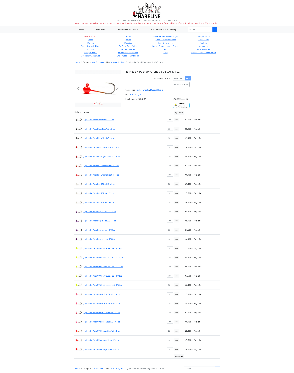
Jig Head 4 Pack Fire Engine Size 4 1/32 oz (101, 165)
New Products (90, 36)
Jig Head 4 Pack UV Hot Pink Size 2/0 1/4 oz (102, 303)
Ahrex (128, 36)
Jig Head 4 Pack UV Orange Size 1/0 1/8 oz (102, 331)
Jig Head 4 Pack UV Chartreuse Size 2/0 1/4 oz (103, 266)
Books (90, 39)
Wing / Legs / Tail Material (128, 56)
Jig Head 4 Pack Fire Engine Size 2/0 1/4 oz (102, 156)
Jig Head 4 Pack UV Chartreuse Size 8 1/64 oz (103, 285)
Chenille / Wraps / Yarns (166, 39)
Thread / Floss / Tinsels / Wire (203, 52)
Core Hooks (203, 39)
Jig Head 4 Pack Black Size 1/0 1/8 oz (99, 129)
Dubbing (128, 43)
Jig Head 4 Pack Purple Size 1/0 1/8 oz (100, 211)
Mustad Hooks (203, 49)
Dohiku (90, 43)
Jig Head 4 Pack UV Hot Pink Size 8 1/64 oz (102, 322)
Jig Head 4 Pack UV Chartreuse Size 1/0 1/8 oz (103, 257)
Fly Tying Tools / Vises (128, 46)
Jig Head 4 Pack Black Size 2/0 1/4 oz (99, 138)
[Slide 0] (95, 103)
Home (77, 62)
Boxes (128, 39)
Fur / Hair (90, 49)
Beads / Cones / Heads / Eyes (165, 36)
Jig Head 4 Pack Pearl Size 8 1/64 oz (99, 202)
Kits (165, 49)
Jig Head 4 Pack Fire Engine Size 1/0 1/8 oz (102, 147)
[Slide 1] (101, 103)
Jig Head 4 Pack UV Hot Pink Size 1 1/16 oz (102, 294)
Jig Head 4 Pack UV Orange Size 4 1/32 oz (101, 340)
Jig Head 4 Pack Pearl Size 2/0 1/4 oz (99, 184)
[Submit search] (214, 29)
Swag (166, 52)
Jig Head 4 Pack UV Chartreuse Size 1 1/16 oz (103, 248)
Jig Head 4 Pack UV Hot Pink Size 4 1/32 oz (102, 312)
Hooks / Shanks (128, 49)
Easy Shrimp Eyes (165, 43)
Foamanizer (203, 46)
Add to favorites (181, 84)
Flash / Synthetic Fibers (90, 46)
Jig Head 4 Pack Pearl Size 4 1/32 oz (99, 193)
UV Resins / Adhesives (90, 56)
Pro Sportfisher (90, 52)
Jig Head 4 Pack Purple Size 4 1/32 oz (99, 230)
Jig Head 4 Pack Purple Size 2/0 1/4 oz (100, 221)
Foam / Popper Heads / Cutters (165, 46)
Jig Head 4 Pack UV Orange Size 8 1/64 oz (101, 349)
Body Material (204, 36)
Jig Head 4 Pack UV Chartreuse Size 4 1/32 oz (103, 276)
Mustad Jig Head (118, 62)
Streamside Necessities (128, 52)
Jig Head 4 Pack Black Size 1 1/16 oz (99, 119)
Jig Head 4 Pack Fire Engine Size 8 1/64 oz (101, 175)
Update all (179, 113)
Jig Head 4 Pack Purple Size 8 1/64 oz (99, 239)
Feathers (203, 43)
